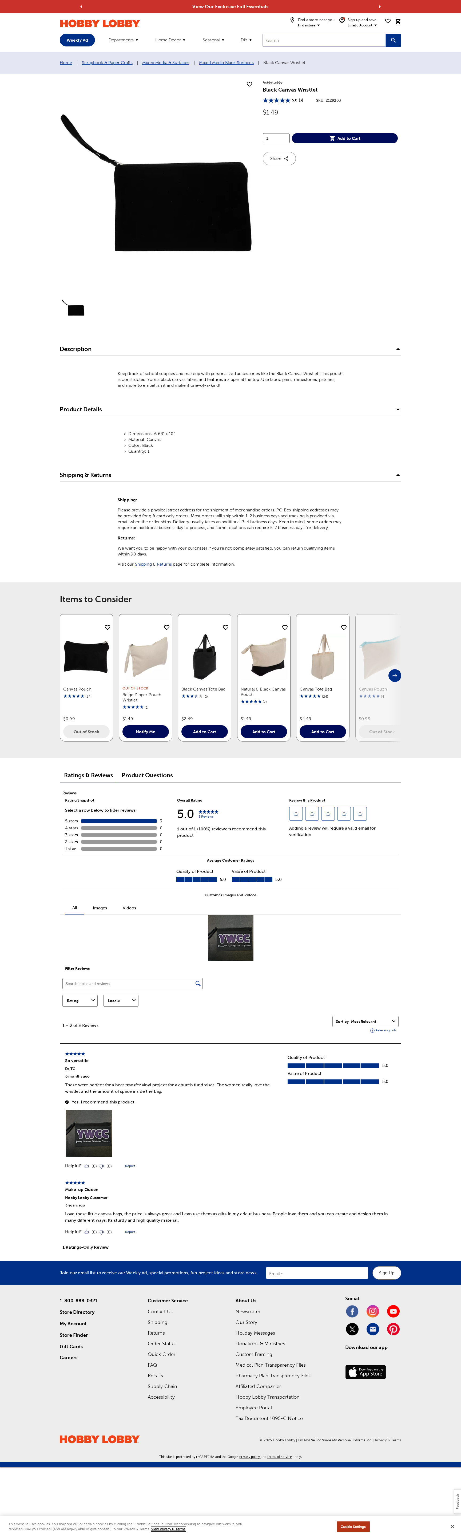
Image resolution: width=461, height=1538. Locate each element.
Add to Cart (348, 138)
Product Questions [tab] (147, 775)
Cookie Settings (353, 1527)
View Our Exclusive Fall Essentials (230, 6)
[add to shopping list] (249, 84)
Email (274, 1273)
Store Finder (74, 1335)
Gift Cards (71, 1346)
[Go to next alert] (380, 6)
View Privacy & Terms (168, 1529)
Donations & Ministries (260, 1343)
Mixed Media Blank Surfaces (226, 62)
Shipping (143, 564)
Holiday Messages (255, 1333)
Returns (164, 564)
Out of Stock (86, 731)
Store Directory (77, 1312)
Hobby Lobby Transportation (268, 1397)
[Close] (452, 1526)
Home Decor (168, 40)
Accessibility (161, 1397)
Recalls (155, 1375)
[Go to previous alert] (81, 6)
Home (66, 62)
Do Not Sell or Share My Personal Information (335, 1440)
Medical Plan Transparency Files (271, 1365)
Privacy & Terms (388, 1440)
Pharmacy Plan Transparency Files (273, 1375)
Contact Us (160, 1311)
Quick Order (162, 1354)
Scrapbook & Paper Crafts (107, 62)
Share (275, 158)
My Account (73, 1323)
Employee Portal (254, 1407)
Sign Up (387, 1273)
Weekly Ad (77, 40)
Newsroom (248, 1311)
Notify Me (145, 731)
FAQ (152, 1365)
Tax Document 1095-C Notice (269, 1418)
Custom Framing (254, 1354)
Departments (121, 40)
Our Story (246, 1322)
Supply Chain (162, 1386)
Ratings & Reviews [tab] (88, 775)
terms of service (279, 1456)
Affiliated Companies (258, 1386)
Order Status (162, 1343)
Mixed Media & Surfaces (165, 62)
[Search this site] (393, 40)
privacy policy (249, 1456)
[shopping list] (388, 21)
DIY (244, 40)
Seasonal (211, 40)
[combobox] (324, 40)
